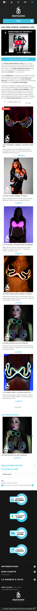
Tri (4, 102)
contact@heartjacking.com (10, 589)
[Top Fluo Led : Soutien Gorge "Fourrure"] (18, 224)
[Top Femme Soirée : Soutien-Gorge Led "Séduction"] (18, 372)
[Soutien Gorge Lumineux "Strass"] (18, 176)
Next (31, 436)
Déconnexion (5, 574)
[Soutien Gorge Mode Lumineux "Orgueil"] (18, 274)
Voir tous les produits (18, 59)
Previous (2, 436)
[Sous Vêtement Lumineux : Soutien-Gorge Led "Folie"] (18, 125)
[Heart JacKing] (18, 12)
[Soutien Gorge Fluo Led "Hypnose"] (18, 323)
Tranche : (4, 483)
